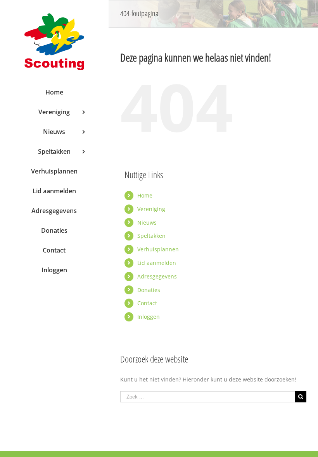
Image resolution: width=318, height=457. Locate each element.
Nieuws (147, 222)
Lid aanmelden (156, 262)
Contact (147, 303)
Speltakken (151, 235)
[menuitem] (54, 92)
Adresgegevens (157, 276)
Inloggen (148, 316)
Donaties (148, 290)
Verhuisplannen (158, 249)
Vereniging (151, 209)
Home (144, 195)
